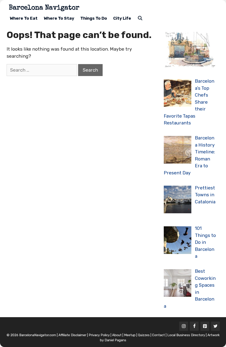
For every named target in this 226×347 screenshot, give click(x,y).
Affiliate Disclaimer (72, 335)
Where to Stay (59, 18)
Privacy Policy (99, 335)
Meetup (130, 335)
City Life (122, 18)
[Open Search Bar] (140, 18)
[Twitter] (215, 326)
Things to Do (93, 18)
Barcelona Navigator (44, 8)
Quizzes (144, 335)
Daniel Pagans (115, 340)
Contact (158, 335)
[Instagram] (183, 326)
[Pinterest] (204, 326)
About (117, 335)
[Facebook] (194, 326)
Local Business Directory (186, 335)
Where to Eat (24, 18)
